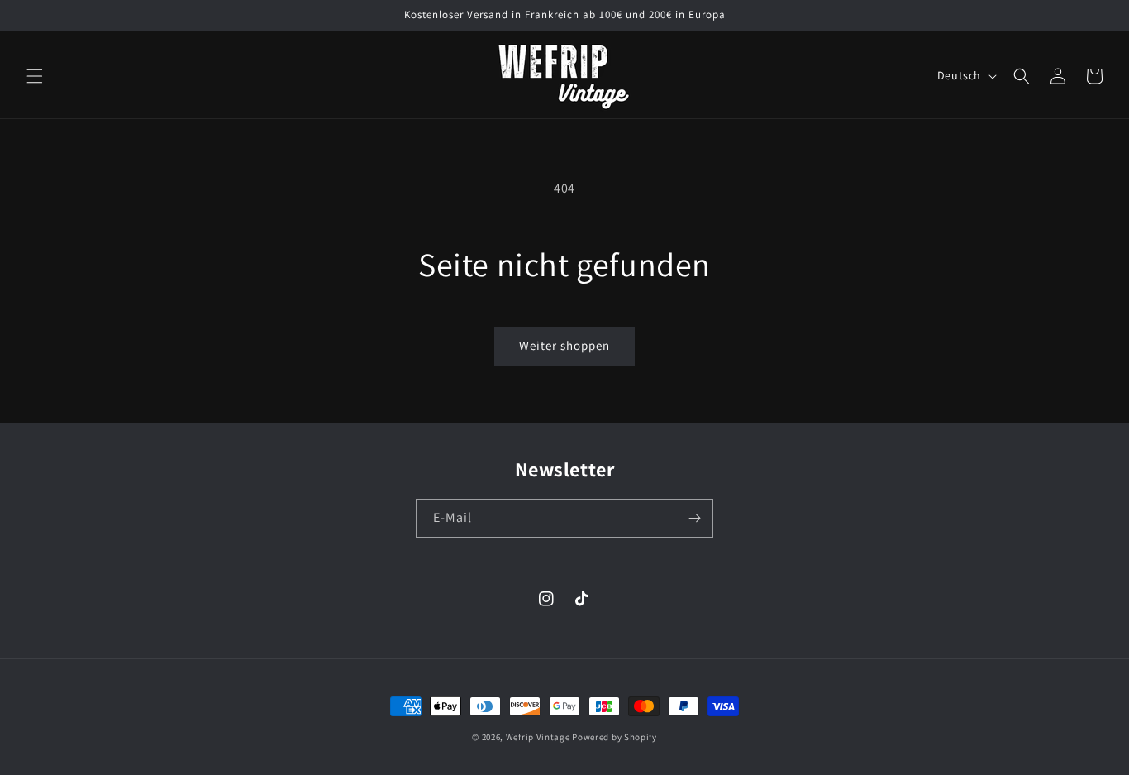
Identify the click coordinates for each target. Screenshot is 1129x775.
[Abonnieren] (694, 518)
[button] (35, 76)
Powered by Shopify (614, 737)
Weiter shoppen (564, 345)
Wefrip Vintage (538, 737)
